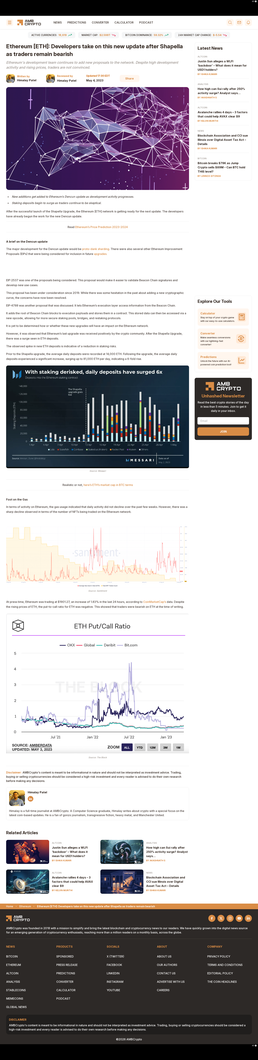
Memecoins (14, 998)
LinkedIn (113, 973)
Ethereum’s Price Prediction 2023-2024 (101, 227)
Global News (16, 1007)
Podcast (146, 22)
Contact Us (166, 973)
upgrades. (100, 254)
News (58, 22)
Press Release (67, 965)
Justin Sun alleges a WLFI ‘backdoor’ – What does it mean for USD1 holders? (70, 852)
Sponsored (65, 956)
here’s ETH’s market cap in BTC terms (108, 485)
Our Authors (167, 965)
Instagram (115, 981)
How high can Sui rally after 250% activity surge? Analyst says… (167, 852)
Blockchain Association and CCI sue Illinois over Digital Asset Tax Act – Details (165, 882)
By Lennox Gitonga (209, 176)
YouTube (113, 990)
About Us (164, 956)
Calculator (124, 22)
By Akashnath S (155, 860)
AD (253, 1)
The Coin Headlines (222, 981)
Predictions (76, 22)
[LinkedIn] (30, 799)
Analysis (151, 843)
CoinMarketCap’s (154, 602)
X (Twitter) (115, 956)
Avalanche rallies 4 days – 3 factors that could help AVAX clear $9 (72, 882)
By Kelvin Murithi (62, 890)
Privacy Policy (218, 956)
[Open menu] (9, 22)
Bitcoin (202, 158)
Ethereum (13, 965)
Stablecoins (16, 990)
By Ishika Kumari (61, 860)
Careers (163, 990)
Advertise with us (171, 981)
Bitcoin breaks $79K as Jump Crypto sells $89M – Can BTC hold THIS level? (221, 167)
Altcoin (57, 843)
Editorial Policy (220, 973)
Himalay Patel (26, 80)
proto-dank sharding (95, 249)
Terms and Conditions (225, 965)
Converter (100, 22)
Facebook (114, 965)
